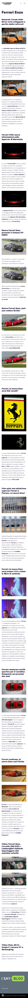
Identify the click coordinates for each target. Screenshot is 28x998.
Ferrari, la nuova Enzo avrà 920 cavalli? (12, 389)
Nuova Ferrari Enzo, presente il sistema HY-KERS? (13, 232)
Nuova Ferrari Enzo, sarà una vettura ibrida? (14, 309)
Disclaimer (5, 988)
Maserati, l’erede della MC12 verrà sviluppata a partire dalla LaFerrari (13, 21)
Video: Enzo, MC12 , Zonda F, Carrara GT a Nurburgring (12, 947)
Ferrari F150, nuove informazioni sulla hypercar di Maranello (12, 137)
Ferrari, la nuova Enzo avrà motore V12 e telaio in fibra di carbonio (14, 571)
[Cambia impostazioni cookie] (2, 995)
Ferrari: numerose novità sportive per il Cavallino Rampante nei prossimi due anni (13, 672)
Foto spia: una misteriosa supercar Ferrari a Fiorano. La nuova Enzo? (14, 490)
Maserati (19, 48)
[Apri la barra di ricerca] (21, 3)
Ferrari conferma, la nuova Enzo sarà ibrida (13, 760)
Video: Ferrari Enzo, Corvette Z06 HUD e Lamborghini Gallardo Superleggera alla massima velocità (12, 848)
